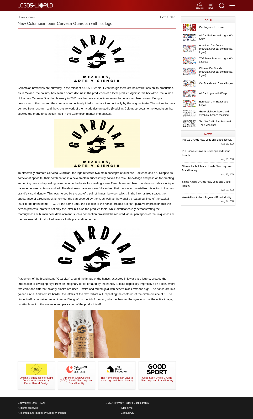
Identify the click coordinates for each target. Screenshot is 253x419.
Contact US (127, 412)
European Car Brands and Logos (213, 103)
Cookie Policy (141, 402)
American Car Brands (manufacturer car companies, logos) (216, 49)
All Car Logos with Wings (213, 93)
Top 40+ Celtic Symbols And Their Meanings (215, 123)
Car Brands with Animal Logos (216, 83)
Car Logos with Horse (211, 27)
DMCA (109, 402)
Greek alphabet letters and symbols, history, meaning (214, 113)
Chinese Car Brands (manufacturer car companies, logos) (216, 72)
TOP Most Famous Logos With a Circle (216, 60)
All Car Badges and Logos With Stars (216, 37)
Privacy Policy (123, 402)
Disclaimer (127, 407)
